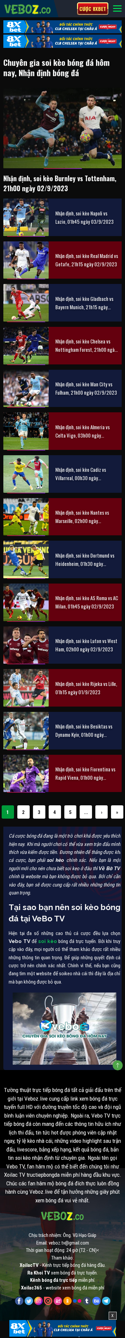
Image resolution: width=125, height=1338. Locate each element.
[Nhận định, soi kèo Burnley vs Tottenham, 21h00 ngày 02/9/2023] (62, 128)
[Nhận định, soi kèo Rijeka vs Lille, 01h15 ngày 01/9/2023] (26, 688)
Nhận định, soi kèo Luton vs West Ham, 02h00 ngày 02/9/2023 (86, 645)
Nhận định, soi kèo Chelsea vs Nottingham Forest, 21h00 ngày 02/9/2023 (86, 345)
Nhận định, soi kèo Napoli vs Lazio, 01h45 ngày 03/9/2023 (84, 217)
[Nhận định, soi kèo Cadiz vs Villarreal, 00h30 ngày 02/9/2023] (26, 474)
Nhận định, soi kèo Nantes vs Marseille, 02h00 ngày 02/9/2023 (82, 517)
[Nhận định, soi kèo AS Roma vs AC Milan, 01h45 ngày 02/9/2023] (26, 602)
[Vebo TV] (27, 8)
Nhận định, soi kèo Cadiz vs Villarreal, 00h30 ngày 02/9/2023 (80, 474)
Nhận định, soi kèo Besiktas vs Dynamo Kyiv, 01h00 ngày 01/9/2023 (83, 731)
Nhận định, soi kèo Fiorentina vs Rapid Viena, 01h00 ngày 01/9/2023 (85, 773)
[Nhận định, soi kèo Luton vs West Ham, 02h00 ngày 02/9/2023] (26, 645)
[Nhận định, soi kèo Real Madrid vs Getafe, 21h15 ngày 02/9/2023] (26, 260)
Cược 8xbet (92, 8)
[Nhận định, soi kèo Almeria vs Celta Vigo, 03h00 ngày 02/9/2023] (26, 431)
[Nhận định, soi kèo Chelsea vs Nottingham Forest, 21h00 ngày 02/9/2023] (26, 345)
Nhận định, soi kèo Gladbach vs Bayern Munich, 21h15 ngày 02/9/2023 (84, 303)
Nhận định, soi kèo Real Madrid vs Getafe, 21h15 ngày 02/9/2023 (86, 260)
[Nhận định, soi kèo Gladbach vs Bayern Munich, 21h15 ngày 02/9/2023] (26, 303)
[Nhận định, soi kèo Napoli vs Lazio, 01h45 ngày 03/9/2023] (26, 217)
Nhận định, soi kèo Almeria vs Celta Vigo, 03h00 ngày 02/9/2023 (82, 431)
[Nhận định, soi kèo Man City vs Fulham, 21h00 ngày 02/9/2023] (26, 388)
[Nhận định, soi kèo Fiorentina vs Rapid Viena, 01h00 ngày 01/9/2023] (26, 773)
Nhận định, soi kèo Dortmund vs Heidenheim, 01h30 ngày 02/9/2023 (84, 560)
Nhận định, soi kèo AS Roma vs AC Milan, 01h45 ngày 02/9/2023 (86, 602)
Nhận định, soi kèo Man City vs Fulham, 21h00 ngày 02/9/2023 (86, 388)
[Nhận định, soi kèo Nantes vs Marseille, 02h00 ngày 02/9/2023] (26, 517)
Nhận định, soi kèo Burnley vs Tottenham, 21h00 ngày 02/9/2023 (59, 183)
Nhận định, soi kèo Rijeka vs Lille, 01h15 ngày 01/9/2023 (86, 688)
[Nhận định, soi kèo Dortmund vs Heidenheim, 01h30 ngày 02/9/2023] (26, 559)
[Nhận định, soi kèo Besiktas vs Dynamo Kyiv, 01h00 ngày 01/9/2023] (26, 730)
